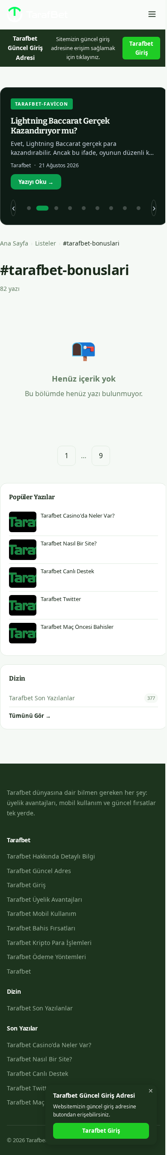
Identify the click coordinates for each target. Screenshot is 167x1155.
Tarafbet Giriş (141, 48)
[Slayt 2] (42, 208)
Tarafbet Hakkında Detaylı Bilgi (51, 856)
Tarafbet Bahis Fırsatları (41, 928)
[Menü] (152, 15)
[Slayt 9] (138, 208)
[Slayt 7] (111, 208)
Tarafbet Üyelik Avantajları (44, 899)
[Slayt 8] (125, 208)
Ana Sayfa (14, 243)
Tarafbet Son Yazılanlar (40, 1008)
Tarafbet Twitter (30, 1088)
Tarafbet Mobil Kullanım (41, 913)
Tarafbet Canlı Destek (37, 1073)
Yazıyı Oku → (36, 182)
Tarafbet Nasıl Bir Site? (39, 1059)
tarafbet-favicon (42, 104)
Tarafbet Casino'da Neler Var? (49, 1045)
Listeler (45, 243)
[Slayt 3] (56, 208)
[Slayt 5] (83, 208)
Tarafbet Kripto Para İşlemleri (49, 943)
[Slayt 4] (70, 208)
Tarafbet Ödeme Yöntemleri (46, 957)
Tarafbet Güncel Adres (39, 871)
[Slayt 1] (29, 208)
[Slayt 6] (97, 208)
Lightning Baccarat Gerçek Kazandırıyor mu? (60, 126)
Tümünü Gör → (30, 716)
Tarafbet (19, 971)
